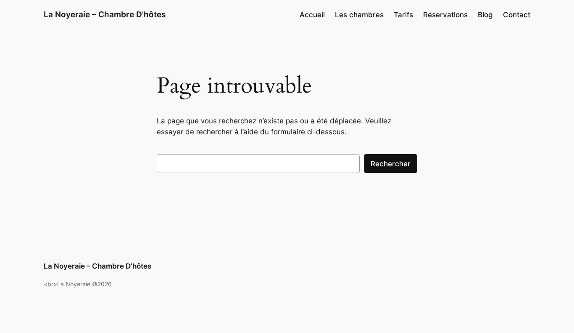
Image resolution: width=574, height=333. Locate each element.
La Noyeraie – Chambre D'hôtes (105, 14)
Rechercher (391, 164)
